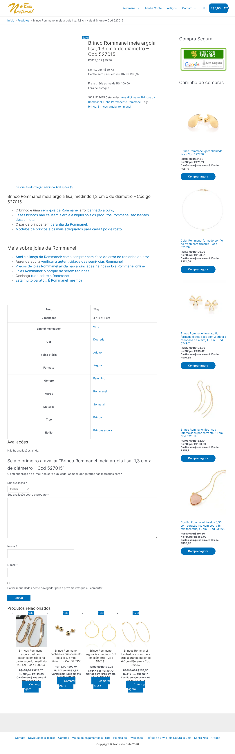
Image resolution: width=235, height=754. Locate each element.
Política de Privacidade (128, 738)
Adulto (97, 352)
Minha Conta (153, 8)
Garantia (63, 738)
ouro (96, 326)
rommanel (124, 106)
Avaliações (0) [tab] (64, 187)
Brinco (97, 417)
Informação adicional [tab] (42, 187)
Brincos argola (107, 106)
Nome (12, 546)
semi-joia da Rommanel (60, 210)
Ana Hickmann (130, 97)
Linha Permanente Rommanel (122, 102)
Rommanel (129, 8)
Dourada (98, 339)
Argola (97, 365)
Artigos (172, 8)
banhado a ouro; (100, 210)
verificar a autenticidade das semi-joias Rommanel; (82, 261)
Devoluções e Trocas (41, 738)
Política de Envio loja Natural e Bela (168, 738)
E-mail (12, 565)
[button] (204, 8)
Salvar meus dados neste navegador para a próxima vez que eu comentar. (55, 588)
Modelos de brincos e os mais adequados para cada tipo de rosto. (69, 229)
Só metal (99, 404)
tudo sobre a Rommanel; (50, 276)
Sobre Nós (201, 738)
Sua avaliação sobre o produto (28, 494)
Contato (187, 8)
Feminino (99, 378)
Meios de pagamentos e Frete (91, 738)
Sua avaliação (17, 483)
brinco (92, 106)
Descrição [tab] (22, 187)
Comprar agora (32, 687)
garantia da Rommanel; (69, 224)
